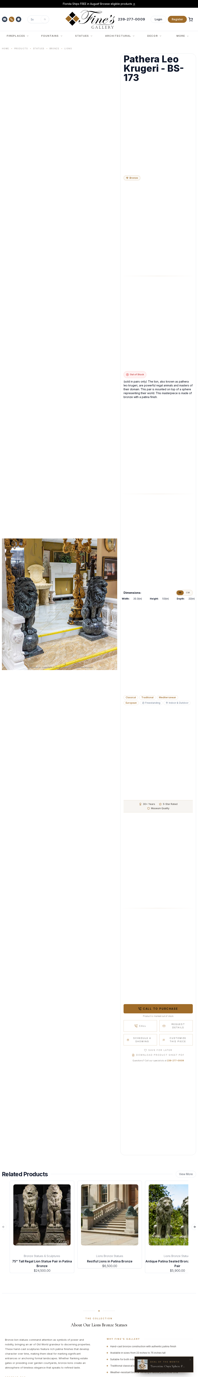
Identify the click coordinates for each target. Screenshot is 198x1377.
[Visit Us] (19, 19)
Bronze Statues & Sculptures (42, 1256)
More (181, 35)
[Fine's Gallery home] (90, 19)
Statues (38, 48)
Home (5, 48)
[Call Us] (12, 19)
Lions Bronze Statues (109, 1256)
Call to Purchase (160, 1008)
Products (21, 48)
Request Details (178, 1026)
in (180, 592)
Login (158, 19)
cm (188, 592)
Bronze (54, 48)
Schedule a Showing (142, 1040)
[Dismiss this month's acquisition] (190, 1359)
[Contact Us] (5, 19)
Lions (68, 48)
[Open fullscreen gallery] (59, 604)
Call (142, 1026)
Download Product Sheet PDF (160, 1055)
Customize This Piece (178, 1040)
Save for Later (160, 1050)
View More (186, 1174)
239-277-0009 (175, 1060)
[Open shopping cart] (190, 19)
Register (177, 19)
